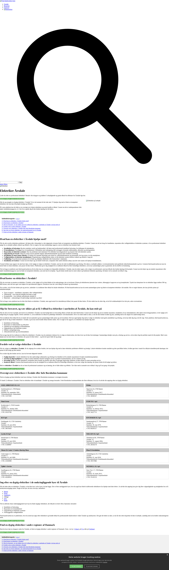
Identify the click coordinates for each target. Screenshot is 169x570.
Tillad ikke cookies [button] (92, 566)
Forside (6, 4)
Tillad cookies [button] (76, 566)
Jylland (76, 529)
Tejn (5, 498)
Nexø (5, 493)
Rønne (6, 491)
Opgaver (6, 8)
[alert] (84, 561)
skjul (17, 218)
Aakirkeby (7, 495)
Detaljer (105, 562)
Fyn (82, 529)
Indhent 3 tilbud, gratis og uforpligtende (12, 199)
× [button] (167, 555)
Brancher (7, 6)
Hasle (5, 500)
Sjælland (91, 529)
